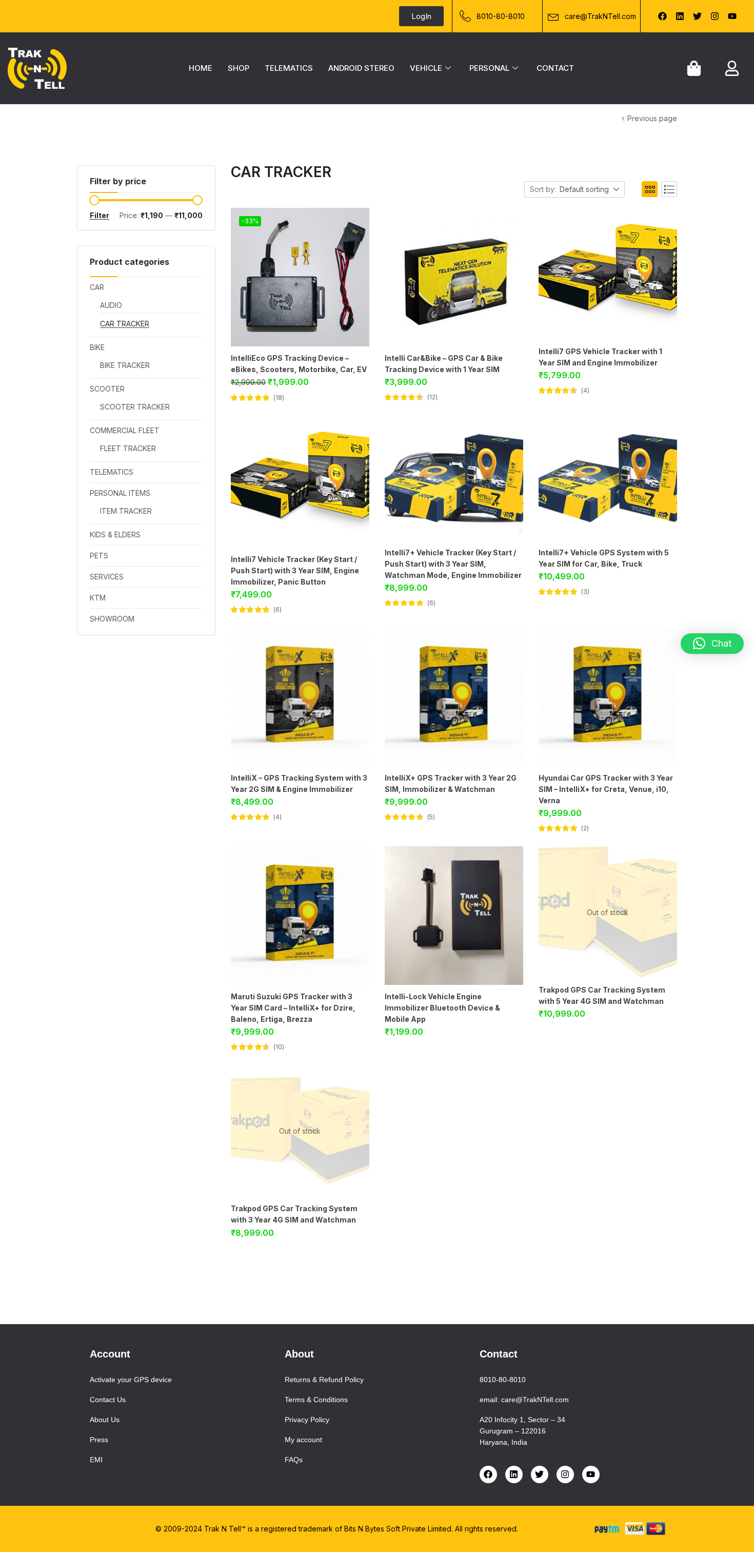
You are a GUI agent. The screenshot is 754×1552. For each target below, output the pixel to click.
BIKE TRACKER (125, 365)
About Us (105, 1419)
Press (99, 1439)
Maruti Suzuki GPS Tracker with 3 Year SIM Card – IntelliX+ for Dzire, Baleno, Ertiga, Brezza (293, 1007)
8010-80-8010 (503, 1379)
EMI (96, 1460)
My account (303, 1439)
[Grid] (650, 189)
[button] (590, 190)
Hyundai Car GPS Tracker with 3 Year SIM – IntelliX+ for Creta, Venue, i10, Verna (606, 789)
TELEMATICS (289, 68)
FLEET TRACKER (128, 448)
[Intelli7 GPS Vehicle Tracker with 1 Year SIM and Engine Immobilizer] (608, 274)
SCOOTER (107, 388)
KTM (98, 597)
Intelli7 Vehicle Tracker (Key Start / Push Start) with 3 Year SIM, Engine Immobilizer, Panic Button (295, 570)
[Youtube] (732, 16)
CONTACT (555, 68)
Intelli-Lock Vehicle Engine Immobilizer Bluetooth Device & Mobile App (442, 1007)
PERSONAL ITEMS (120, 493)
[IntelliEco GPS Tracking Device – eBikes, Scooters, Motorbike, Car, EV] (300, 277)
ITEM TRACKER (126, 511)
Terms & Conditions (316, 1399)
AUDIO (111, 305)
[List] (669, 189)
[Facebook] (662, 16)
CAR (112, 119)
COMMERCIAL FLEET (125, 430)
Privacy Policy (307, 1419)
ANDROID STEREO (361, 68)
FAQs (294, 1460)
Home (87, 119)
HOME (200, 68)
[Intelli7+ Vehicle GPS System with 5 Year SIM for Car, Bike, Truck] (608, 478)
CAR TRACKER (124, 323)
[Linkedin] (680, 16)
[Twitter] (697, 16)
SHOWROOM (112, 618)
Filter (99, 215)
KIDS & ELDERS (115, 534)
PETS (99, 555)
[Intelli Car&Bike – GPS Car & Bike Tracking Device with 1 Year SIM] (454, 277)
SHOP (238, 68)
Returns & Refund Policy (324, 1379)
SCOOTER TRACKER (135, 406)
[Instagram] (715, 16)
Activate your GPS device (131, 1379)
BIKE (97, 347)
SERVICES (107, 576)
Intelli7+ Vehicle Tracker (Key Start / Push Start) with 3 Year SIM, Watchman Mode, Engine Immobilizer (453, 563)
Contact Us (108, 1399)
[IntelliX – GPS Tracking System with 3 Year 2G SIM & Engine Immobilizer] (300, 697)
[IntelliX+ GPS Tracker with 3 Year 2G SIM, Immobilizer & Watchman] (454, 697)
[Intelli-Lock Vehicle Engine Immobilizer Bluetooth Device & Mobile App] (454, 915)
